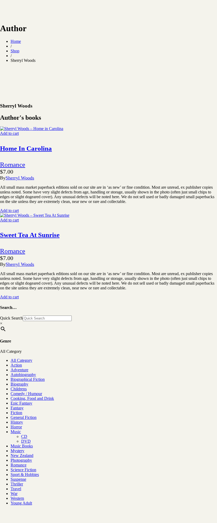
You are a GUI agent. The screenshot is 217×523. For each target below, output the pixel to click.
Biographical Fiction (28, 379)
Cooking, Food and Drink (32, 398)
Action (16, 365)
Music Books (22, 446)
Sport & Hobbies (25, 474)
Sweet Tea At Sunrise (30, 234)
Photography (21, 460)
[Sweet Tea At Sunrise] (34, 215)
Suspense (18, 479)
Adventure (19, 370)
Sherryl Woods (20, 177)
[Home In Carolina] (31, 128)
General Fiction (24, 417)
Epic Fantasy (21, 403)
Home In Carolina (26, 148)
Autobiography (23, 374)
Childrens (19, 389)
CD (24, 436)
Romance (12, 164)
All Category (21, 360)
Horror (16, 427)
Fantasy (17, 408)
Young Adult (21, 503)
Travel (16, 489)
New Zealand (22, 455)
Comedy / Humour (26, 393)
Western (17, 498)
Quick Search (11, 318)
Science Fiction (23, 470)
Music (16, 431)
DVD (26, 441)
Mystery (17, 450)
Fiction (16, 412)
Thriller (17, 484)
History (17, 422)
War (14, 493)
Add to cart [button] (9, 133)
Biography (19, 384)
